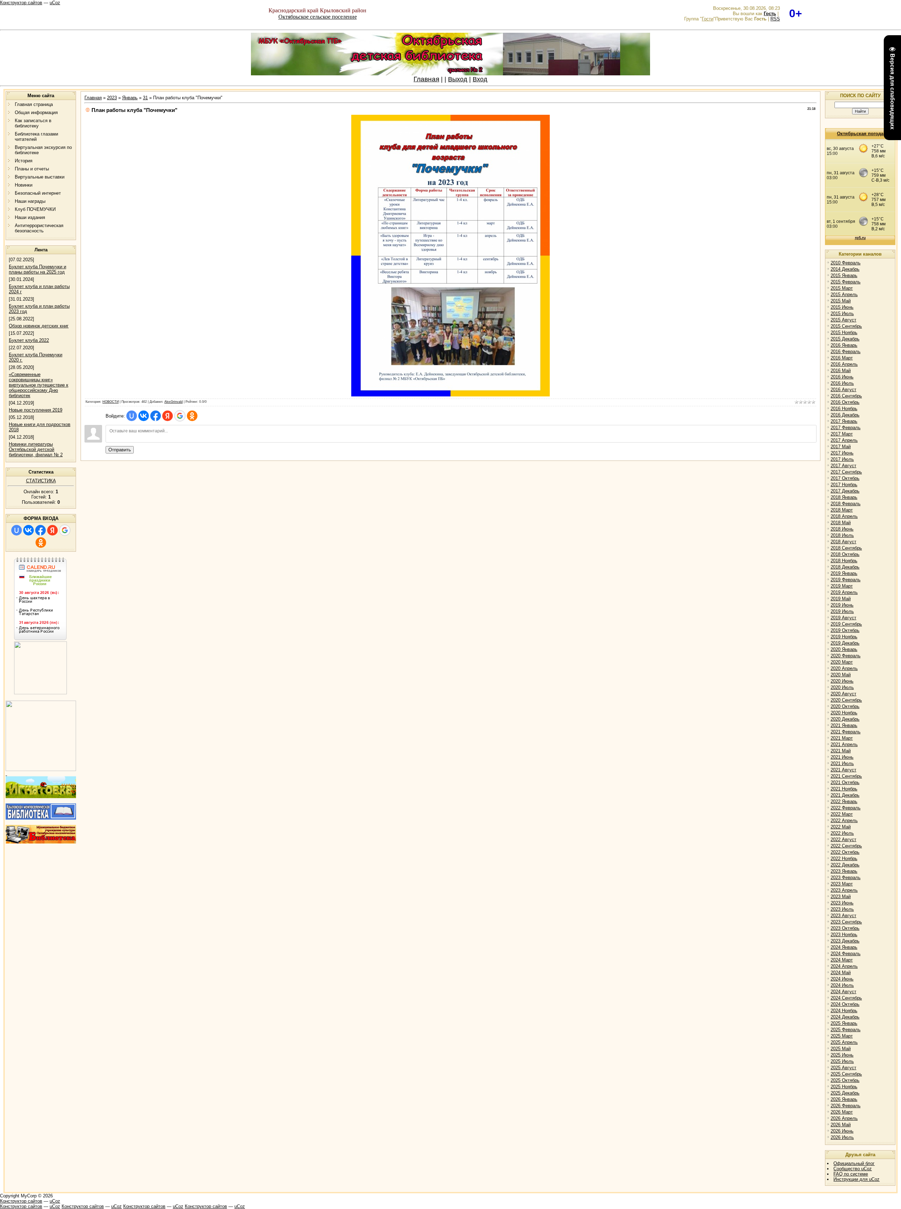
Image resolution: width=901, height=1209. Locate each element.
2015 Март (842, 288)
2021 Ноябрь (844, 788)
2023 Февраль (846, 877)
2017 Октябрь (845, 478)
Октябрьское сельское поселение (317, 17)
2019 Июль (842, 611)
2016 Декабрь (845, 415)
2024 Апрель (844, 966)
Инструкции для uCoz (856, 1179)
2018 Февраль (846, 503)
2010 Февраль (846, 262)
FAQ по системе (850, 1174)
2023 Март (842, 884)
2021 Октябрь (845, 782)
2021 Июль (842, 763)
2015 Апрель (844, 294)
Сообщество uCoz (852, 1168)
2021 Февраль (846, 731)
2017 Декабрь (845, 491)
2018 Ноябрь (844, 560)
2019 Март (842, 586)
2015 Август (843, 319)
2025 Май (841, 1048)
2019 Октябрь (845, 630)
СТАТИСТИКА (41, 480)
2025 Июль (842, 1061)
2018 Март (842, 510)
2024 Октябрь (845, 1004)
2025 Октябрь (845, 1080)
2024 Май (841, 972)
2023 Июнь (842, 903)
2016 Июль (842, 383)
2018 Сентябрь (846, 548)
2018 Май (841, 522)
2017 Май (841, 446)
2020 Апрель (844, 668)
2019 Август (843, 617)
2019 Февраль (846, 579)
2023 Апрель (844, 890)
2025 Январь (844, 1023)
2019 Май (841, 598)
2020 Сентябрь (846, 700)
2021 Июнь (842, 757)
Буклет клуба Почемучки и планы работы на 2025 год (37, 269)
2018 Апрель (844, 516)
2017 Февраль (846, 427)
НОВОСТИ (110, 401)
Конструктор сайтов (21, 2)
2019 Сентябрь (846, 624)
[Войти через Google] (64, 530)
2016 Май (841, 370)
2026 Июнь (842, 1131)
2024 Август (843, 991)
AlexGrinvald (173, 401)
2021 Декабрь (845, 795)
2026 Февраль (846, 1105)
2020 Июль (842, 687)
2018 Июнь (842, 529)
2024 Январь (844, 947)
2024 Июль (842, 985)
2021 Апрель (844, 744)
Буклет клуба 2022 (29, 340)
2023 (112, 97)
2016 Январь (844, 345)
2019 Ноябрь (844, 636)
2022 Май (841, 826)
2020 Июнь (842, 681)
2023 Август (843, 915)
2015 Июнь (842, 307)
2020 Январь (844, 649)
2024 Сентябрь (846, 998)
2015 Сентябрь (846, 326)
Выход (457, 79)
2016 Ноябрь (844, 408)
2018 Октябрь (845, 554)
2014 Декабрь (845, 269)
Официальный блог (854, 1163)
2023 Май (841, 896)
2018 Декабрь (845, 567)
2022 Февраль (846, 807)
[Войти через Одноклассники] (41, 542)
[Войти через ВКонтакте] (28, 530)
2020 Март (842, 662)
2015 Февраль (846, 281)
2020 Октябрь (845, 706)
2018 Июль (842, 535)
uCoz (55, 2)
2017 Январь (844, 421)
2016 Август (843, 389)
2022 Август (843, 839)
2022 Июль (842, 833)
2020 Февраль (846, 655)
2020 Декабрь (845, 719)
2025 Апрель (844, 1042)
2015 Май (841, 300)
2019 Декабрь (845, 643)
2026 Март (842, 1112)
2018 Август (843, 541)
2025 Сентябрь (846, 1074)
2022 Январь (844, 801)
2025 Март (842, 1036)
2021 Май (841, 750)
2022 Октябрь (845, 852)
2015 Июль (842, 313)
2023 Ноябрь (844, 934)
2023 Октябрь (845, 928)
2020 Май (841, 674)
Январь (130, 97)
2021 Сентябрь (846, 776)
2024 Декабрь (845, 1017)
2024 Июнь (842, 979)
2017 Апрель (844, 440)
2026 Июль (842, 1137)
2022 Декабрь (845, 864)
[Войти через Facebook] (40, 530)
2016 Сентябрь (846, 396)
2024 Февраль (846, 953)
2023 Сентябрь (846, 922)
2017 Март (842, 434)
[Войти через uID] (16, 530)
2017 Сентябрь (846, 472)
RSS (775, 18)
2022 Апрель (844, 820)
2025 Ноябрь (844, 1086)
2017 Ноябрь (844, 484)
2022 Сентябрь (846, 845)
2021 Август (843, 769)
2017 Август (843, 465)
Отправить (119, 449)
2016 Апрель (844, 364)
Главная (426, 79)
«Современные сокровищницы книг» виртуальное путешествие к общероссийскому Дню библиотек (38, 385)
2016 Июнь (842, 377)
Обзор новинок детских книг (39, 325)
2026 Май (841, 1124)
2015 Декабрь (845, 339)
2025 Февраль (846, 1029)
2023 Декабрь (845, 941)
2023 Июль (842, 909)
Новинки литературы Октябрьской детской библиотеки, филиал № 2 (36, 449)
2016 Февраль (846, 351)
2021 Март (842, 738)
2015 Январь (844, 275)
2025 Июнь (842, 1055)
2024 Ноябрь (844, 1010)
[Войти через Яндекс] (52, 530)
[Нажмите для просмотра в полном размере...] (450, 394)
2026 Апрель (844, 1118)
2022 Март (842, 814)
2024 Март (842, 960)
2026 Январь (844, 1099)
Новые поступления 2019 (35, 410)
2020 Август (843, 693)
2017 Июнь (842, 453)
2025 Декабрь (845, 1093)
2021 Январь (844, 725)
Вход (480, 79)
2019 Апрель (844, 592)
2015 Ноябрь (844, 332)
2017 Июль (842, 459)
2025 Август (843, 1067)
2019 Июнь (842, 605)
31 (145, 97)
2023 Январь (844, 871)
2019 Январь (844, 573)
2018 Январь (844, 497)
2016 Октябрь (845, 402)
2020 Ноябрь (844, 712)
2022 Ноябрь (844, 858)
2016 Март (842, 358)
